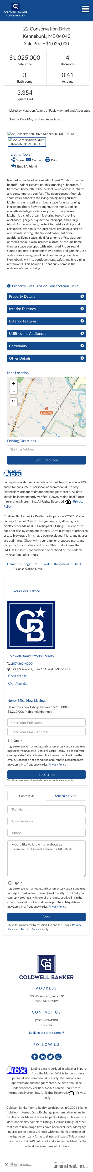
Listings (25, 564)
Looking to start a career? (46, 1032)
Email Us (46, 1025)
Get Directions (47, 460)
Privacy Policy (57, 764)
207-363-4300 (22, 663)
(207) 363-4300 (46, 1020)
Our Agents (17, 683)
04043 (78, 564)
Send (46, 917)
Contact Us (17, 675)
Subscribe (47, 774)
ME (37, 564)
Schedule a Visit (66, 796)
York (47, 564)
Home (11, 564)
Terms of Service (31, 929)
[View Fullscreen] (13, 401)
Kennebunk (62, 564)
